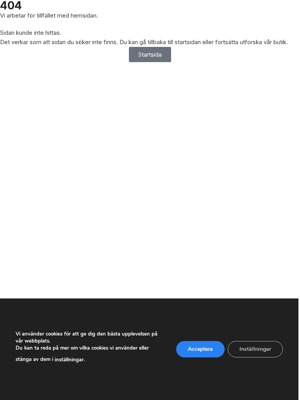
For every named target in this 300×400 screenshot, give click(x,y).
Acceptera (200, 349)
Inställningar (255, 349)
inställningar (69, 359)
